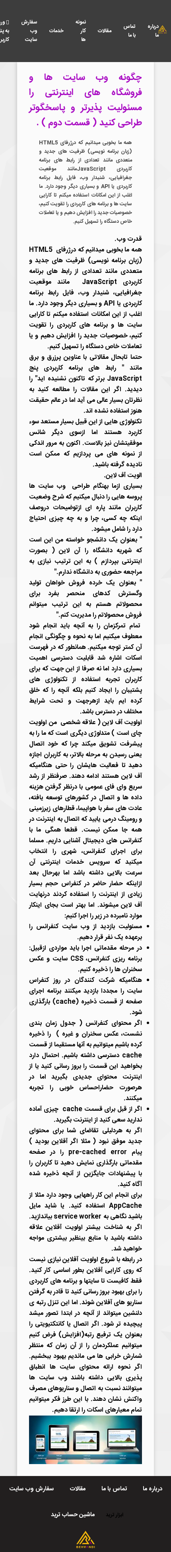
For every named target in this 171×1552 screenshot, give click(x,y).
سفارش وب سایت (29, 31)
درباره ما (153, 31)
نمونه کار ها (81, 31)
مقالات (104, 31)
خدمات (56, 31)
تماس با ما (129, 31)
